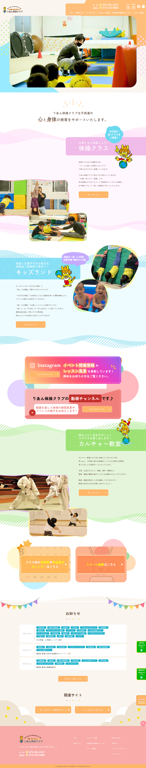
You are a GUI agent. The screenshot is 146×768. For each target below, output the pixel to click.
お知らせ (115, 743)
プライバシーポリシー (119, 749)
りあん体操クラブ (72, 766)
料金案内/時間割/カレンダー (96, 743)
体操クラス (77, 743)
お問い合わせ (116, 738)
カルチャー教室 (92, 738)
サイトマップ (116, 754)
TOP (74, 738)
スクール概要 (91, 749)
